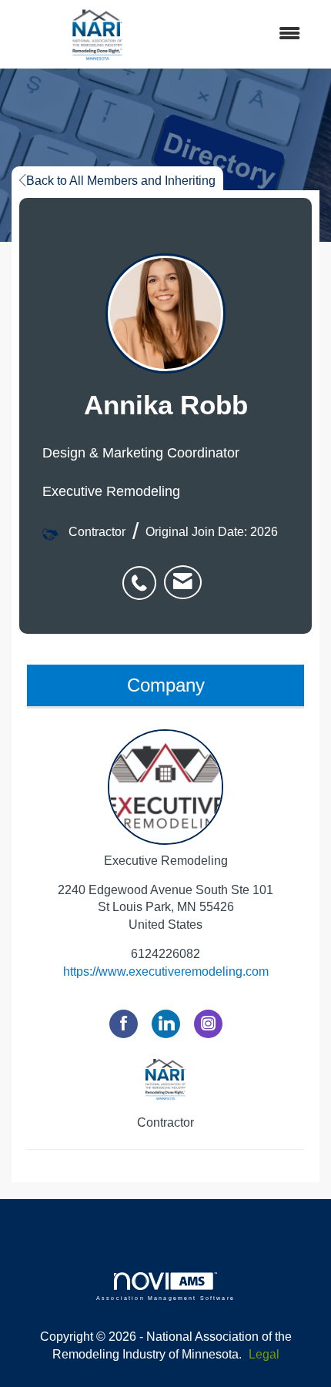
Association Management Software (165, 1298)
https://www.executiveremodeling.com (166, 971)
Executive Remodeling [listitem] (166, 860)
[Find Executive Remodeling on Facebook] (123, 1024)
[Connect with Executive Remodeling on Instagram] (208, 1024)
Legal (264, 1354)
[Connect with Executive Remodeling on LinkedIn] (166, 1024)
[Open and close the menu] (249, 34)
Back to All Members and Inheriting (121, 180)
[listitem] (143, 574)
